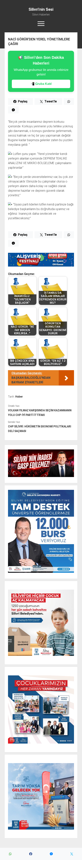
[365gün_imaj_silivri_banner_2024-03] (41, 265)
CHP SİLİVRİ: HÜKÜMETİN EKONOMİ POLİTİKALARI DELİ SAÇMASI (39, 429)
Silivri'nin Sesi (41, 9)
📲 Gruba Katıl (41, 83)
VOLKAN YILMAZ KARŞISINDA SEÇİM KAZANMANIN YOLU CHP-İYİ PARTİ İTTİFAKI (40, 412)
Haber (19, 396)
